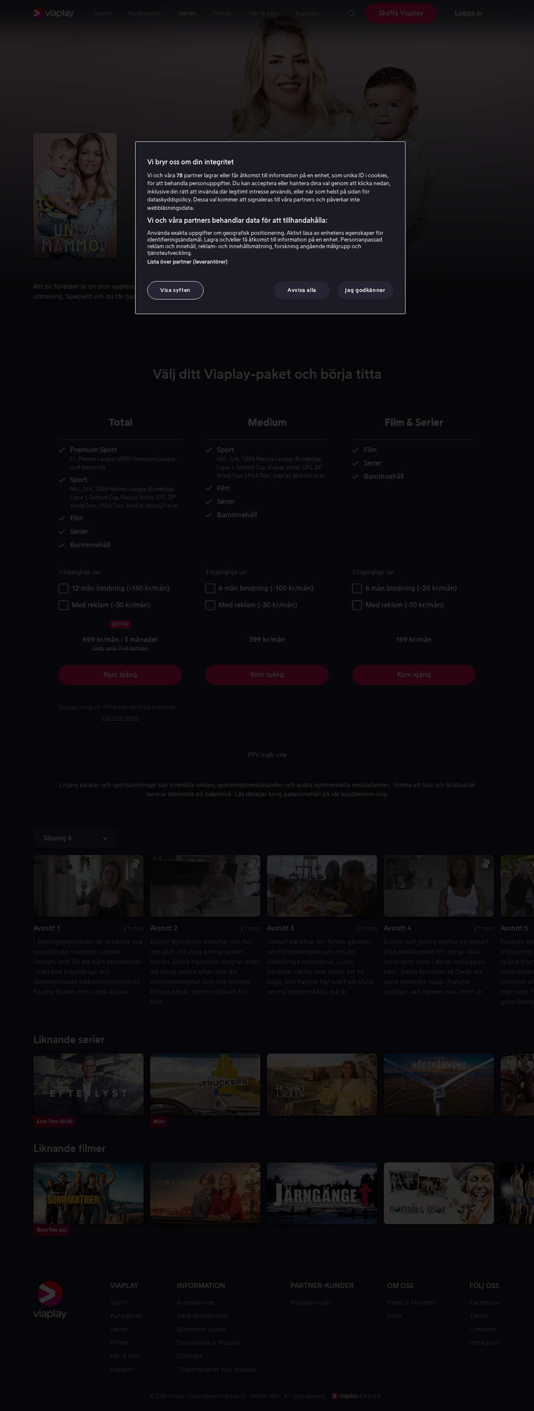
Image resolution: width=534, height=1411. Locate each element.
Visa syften (175, 290)
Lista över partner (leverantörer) (187, 261)
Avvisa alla (301, 290)
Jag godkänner (365, 290)
